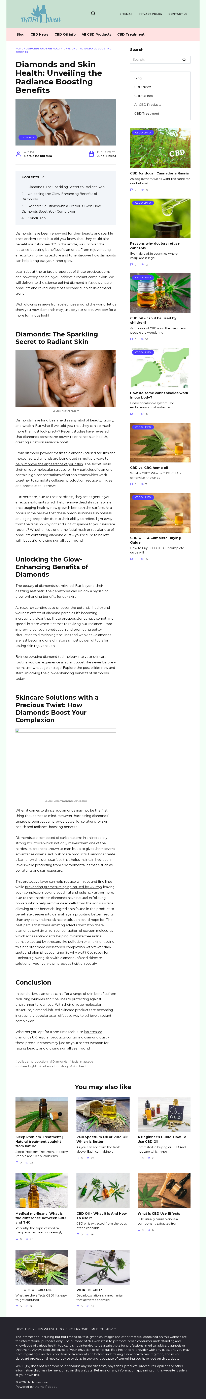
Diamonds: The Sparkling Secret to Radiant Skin (66, 187)
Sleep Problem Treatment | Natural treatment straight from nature (39, 1141)
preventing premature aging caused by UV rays (63, 887)
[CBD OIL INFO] (160, 165)
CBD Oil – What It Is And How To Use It (101, 1215)
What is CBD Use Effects (159, 1213)
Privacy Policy (150, 13)
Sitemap (126, 13)
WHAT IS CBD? (89, 1290)
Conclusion (37, 218)
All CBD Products (96, 34)
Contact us (177, 13)
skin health (80, 1066)
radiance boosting (54, 1066)
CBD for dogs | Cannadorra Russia (159, 173)
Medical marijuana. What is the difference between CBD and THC (40, 1217)
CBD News (39, 34)
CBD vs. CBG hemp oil (149, 468)
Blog (20, 34)
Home (19, 48)
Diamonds (59, 1061)
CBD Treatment (130, 34)
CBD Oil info (65, 34)
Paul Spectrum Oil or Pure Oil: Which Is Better (102, 1139)
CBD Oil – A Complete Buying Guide (155, 540)
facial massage (82, 1061)
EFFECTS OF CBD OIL (33, 1290)
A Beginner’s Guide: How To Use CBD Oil (162, 1139)
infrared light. (27, 1066)
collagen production (33, 1061)
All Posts (28, 137)
